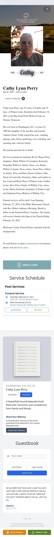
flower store (22, 247)
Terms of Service (34, 526)
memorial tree (33, 243)
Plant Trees (38, 310)
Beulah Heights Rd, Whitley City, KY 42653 (27, 305)
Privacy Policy (20, 526)
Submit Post (27, 473)
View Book (12, 394)
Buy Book (26, 394)
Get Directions (16, 310)
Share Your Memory (16, 430)
